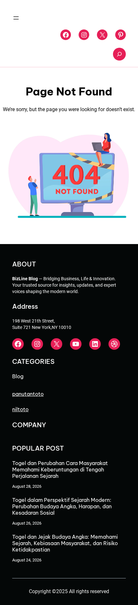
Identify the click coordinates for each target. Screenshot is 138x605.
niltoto (20, 409)
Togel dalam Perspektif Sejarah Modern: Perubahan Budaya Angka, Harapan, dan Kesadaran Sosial (62, 506)
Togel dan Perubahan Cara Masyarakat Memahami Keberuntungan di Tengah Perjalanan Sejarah (60, 469)
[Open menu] (16, 18)
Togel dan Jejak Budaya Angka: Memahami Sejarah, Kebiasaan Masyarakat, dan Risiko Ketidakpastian (65, 543)
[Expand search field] (119, 54)
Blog (17, 376)
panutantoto (28, 394)
